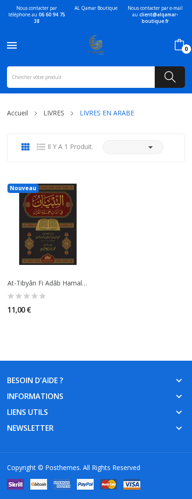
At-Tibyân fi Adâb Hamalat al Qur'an (48, 283)
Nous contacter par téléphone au (36, 14)
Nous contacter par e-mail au (155, 14)
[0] (179, 45)
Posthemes (62, 467)
